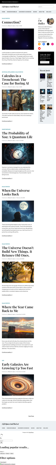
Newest (7, 453)
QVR (3, 360)
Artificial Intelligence (8, 72)
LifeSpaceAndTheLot (10, 6)
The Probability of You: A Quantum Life (17, 135)
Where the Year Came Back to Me (17, 309)
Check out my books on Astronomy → (10, 1)
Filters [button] (3, 452)
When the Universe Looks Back (16, 192)
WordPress (31, 432)
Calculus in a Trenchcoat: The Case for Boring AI (15, 79)
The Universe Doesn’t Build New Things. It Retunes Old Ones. (18, 251)
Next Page (31, 416)
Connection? (11, 22)
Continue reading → (7, 64)
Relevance (3, 453)
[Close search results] (1, 442)
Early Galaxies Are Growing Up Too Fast (17, 366)
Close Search (3, 462)
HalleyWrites (6, 18)
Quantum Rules (6, 129)
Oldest (12, 453)
